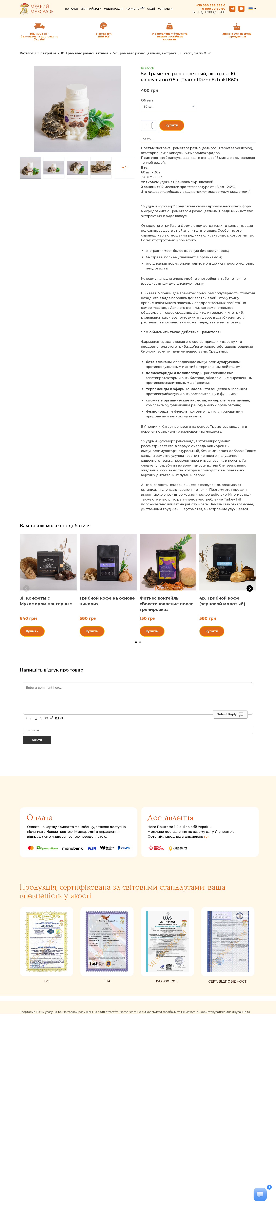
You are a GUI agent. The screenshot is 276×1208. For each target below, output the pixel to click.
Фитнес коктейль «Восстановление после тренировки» (167, 604)
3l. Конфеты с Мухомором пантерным (46, 601)
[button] (232, 9)
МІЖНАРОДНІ (113, 8)
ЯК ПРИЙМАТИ (91, 8)
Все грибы (47, 53)
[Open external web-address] (104, 26)
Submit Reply (227, 714)
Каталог (26, 53)
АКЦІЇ (151, 8)
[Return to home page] (36, 9)
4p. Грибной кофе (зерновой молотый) (222, 601)
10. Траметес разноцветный (84, 53)
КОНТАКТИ (165, 8)
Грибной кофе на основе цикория (107, 601)
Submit (37, 740)
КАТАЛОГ (71, 8)
